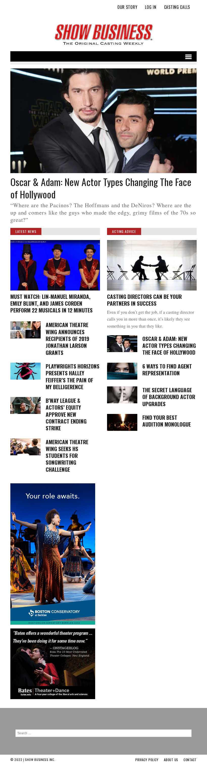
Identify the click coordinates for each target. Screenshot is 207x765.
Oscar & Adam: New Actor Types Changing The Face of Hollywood (100, 188)
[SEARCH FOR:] (103, 733)
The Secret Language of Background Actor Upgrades (168, 397)
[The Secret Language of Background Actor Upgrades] (122, 400)
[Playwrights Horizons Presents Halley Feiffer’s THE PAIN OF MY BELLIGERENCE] (25, 376)
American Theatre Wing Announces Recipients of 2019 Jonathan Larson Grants (67, 338)
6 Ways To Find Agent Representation (167, 369)
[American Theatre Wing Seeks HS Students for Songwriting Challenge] (25, 452)
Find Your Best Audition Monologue (166, 420)
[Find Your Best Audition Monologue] (122, 427)
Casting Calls (177, 7)
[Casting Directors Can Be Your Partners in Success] (152, 287)
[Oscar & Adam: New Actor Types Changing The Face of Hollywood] (103, 169)
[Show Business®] (103, 34)
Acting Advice (124, 231)
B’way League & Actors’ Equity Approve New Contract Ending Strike (66, 414)
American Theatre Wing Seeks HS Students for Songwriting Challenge (67, 455)
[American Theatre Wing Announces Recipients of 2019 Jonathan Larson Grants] (25, 335)
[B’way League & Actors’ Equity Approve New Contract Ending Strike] (25, 410)
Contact (190, 759)
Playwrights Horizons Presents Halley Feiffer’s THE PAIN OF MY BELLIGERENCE (72, 376)
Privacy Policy (147, 759)
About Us (171, 759)
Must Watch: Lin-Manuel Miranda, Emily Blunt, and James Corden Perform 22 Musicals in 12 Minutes (51, 303)
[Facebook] (193, 14)
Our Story (127, 7)
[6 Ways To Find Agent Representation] (122, 376)
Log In (150, 7)
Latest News (25, 231)
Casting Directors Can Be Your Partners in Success (144, 300)
